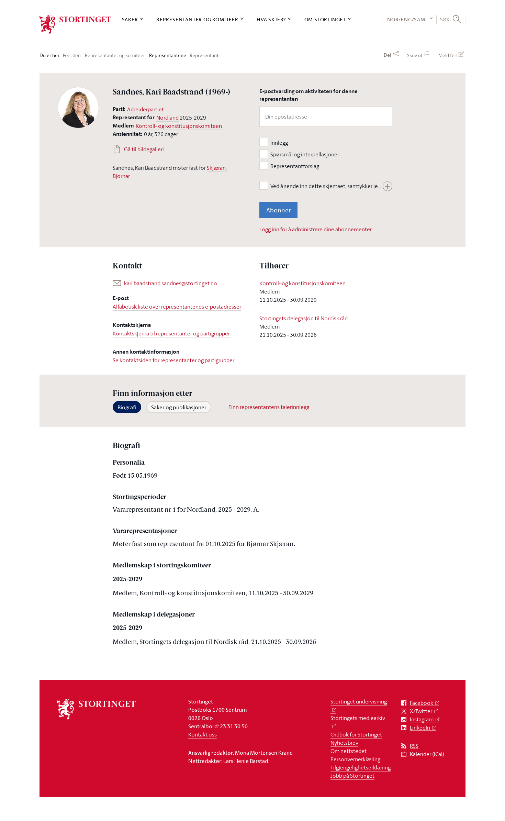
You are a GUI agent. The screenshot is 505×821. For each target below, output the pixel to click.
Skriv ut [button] (415, 55)
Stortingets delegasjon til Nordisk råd (303, 318)
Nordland (167, 117)
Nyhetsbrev (344, 742)
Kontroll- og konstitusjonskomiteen (179, 126)
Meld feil (447, 55)
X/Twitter (421, 711)
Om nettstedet (348, 751)
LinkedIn (420, 728)
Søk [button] (445, 19)
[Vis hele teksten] (387, 186)
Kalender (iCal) (427, 754)
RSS (414, 746)
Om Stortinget (325, 19)
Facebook (421, 703)
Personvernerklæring (355, 759)
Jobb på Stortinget (352, 775)
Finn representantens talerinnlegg (268, 407)
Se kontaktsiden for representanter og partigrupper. (174, 360)
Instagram (422, 719)
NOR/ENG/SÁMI (407, 19)
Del (387, 55)
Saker (130, 19)
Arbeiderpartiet (145, 109)
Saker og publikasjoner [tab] (178, 407)
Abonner (278, 210)
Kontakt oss (202, 734)
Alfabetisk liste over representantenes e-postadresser (177, 306)
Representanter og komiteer (197, 19)
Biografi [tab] (126, 407)
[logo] (75, 24)
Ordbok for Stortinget (356, 734)
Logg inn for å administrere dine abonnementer (315, 229)
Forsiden (72, 55)
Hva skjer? (271, 19)
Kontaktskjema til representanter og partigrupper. (172, 333)
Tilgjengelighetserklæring (360, 767)
